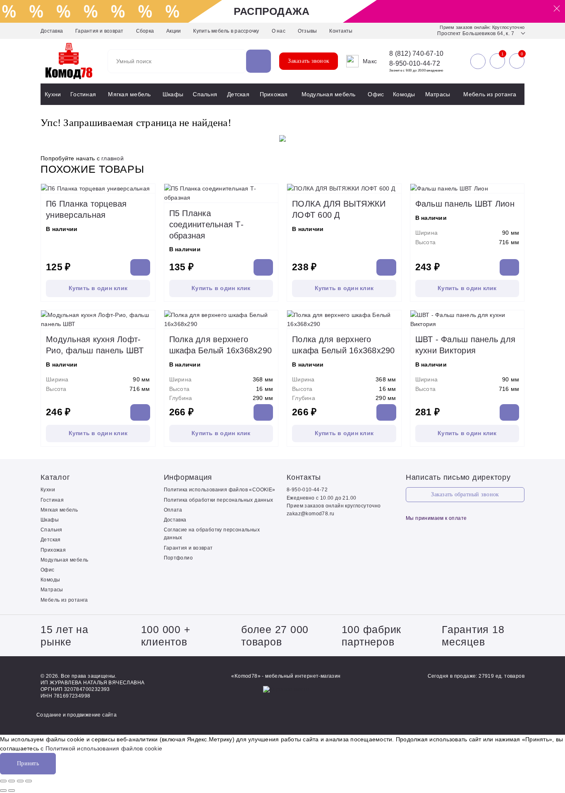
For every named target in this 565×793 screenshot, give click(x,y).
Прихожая (274, 94)
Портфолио (178, 558)
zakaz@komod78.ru (310, 514)
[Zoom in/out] (28, 781)
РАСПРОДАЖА (272, 11)
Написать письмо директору (458, 477)
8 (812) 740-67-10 (416, 53)
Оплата (173, 510)
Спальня (205, 94)
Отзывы (307, 31)
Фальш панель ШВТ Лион (465, 203)
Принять (28, 763)
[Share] (11, 781)
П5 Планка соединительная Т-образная (206, 224)
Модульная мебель (329, 94)
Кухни (53, 94)
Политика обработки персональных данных (218, 500)
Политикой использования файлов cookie (103, 748)
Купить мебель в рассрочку (226, 31)
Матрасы (437, 94)
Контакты (340, 31)
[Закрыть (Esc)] (3, 781)
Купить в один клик (98, 288)
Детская (238, 94)
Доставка (52, 31)
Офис (376, 94)
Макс (370, 61)
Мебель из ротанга (489, 94)
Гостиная (83, 94)
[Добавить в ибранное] (147, 185)
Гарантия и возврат (99, 31)
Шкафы (173, 94)
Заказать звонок (308, 61)
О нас (278, 31)
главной (112, 158)
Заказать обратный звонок (465, 494)
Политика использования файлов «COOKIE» (219, 490)
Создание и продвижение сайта (76, 715)
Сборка (145, 31)
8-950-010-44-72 (414, 63)
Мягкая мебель (129, 94)
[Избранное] (497, 61)
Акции (173, 31)
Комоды (404, 94)
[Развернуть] (20, 781)
